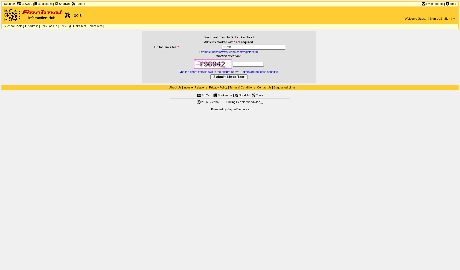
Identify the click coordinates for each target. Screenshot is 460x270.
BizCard (26, 4)
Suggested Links (284, 87)
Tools (79, 4)
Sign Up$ (436, 18)
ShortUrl (64, 4)
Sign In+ (449, 18)
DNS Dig (65, 26)
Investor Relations (195, 87)
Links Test (79, 26)
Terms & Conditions (242, 87)
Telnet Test (95, 26)
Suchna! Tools (13, 26)
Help (452, 4)
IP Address (31, 26)
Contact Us (264, 87)
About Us (175, 87)
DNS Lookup (48, 26)
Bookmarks (44, 4)
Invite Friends (434, 4)
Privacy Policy (218, 87)
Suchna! (9, 4)
